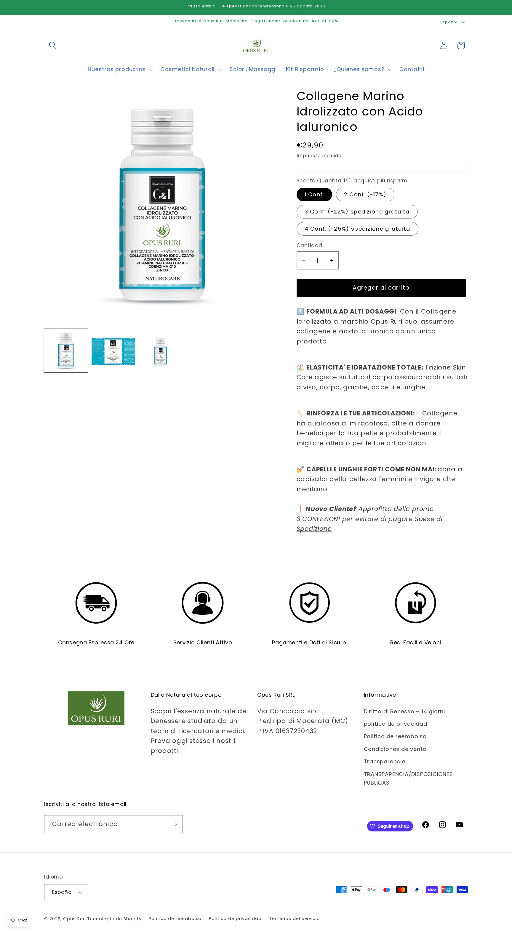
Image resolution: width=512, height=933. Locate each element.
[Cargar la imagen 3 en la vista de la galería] (161, 350)
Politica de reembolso (395, 736)
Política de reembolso (175, 918)
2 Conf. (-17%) (365, 194)
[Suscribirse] (174, 824)
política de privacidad (395, 724)
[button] (52, 45)
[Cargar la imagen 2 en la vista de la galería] (113, 350)
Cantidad (309, 245)
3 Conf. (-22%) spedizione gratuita (357, 211)
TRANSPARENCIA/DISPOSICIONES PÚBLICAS (408, 778)
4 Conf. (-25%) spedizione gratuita (357, 228)
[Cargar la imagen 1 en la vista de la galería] (66, 350)
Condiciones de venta (395, 749)
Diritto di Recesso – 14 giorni (404, 711)
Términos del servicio (294, 918)
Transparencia (385, 761)
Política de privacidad (235, 918)
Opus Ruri (74, 919)
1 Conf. (314, 194)
